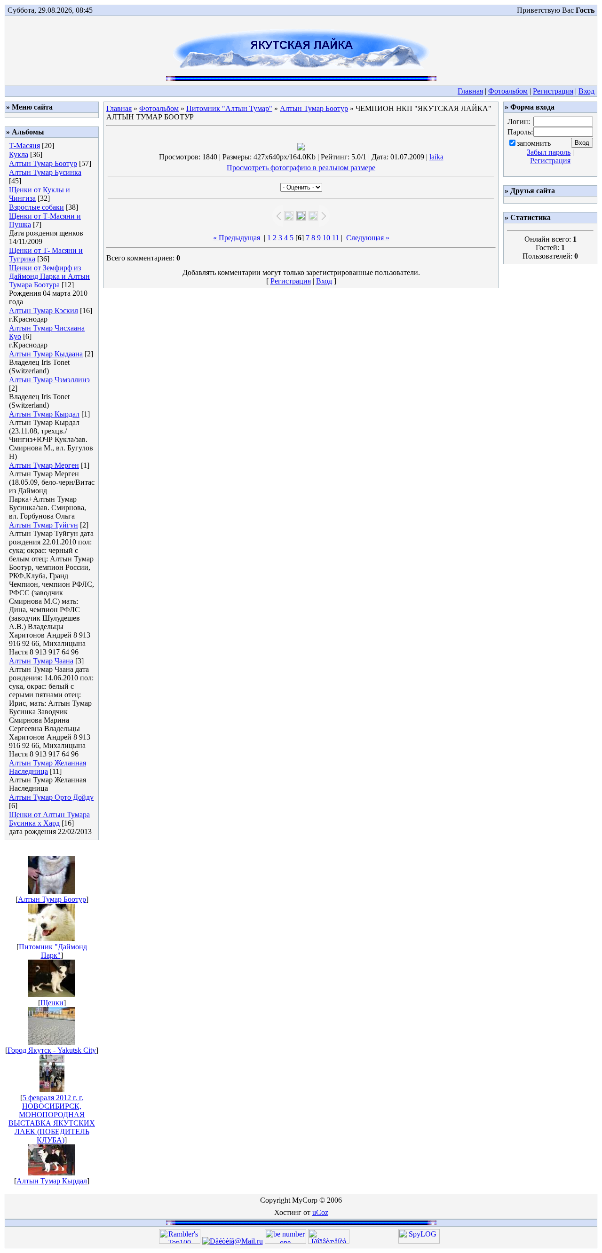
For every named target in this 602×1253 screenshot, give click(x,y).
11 (335, 238)
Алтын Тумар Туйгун (43, 525)
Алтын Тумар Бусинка (45, 172)
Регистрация (553, 91)
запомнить (534, 143)
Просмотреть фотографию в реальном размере (301, 168)
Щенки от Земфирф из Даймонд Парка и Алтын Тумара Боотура (49, 276)
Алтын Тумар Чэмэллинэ (49, 380)
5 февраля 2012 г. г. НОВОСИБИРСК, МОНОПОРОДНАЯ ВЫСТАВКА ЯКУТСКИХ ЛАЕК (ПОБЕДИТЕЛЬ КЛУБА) (51, 1119)
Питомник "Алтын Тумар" (229, 108)
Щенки (51, 1003)
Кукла (18, 154)
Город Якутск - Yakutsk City (52, 1050)
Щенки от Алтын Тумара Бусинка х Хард (49, 819)
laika (436, 157)
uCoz (320, 1212)
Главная (470, 91)
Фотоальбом (508, 91)
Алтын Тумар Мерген (44, 465)
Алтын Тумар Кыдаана (46, 354)
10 (326, 238)
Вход (586, 91)
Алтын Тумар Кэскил (43, 311)
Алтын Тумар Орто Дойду (51, 797)
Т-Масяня (24, 146)
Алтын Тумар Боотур (43, 163)
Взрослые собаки (36, 207)
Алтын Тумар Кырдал (44, 414)
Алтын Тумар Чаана (41, 661)
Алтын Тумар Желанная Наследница (47, 767)
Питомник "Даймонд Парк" (53, 951)
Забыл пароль (548, 152)
